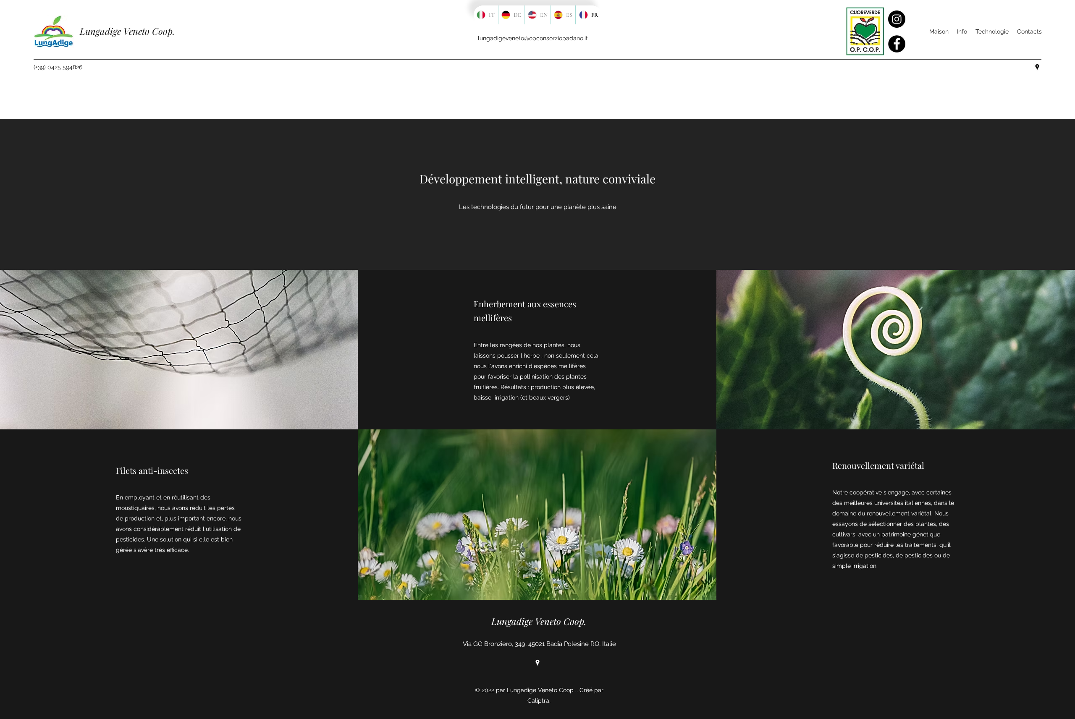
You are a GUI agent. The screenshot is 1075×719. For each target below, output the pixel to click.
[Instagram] (896, 19)
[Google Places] (537, 663)
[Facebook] (896, 43)
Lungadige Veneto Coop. (127, 31)
